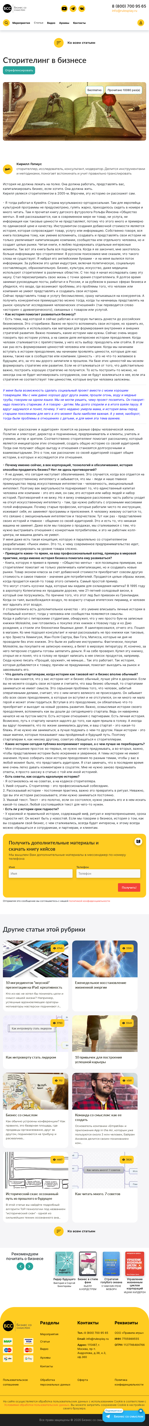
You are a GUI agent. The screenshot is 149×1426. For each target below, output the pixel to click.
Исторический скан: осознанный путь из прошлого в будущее (32, 1196)
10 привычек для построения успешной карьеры (98, 1059)
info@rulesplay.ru (124, 11)
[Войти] (140, 22)
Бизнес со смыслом (21, 1115)
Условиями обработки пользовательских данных (36, 1404)
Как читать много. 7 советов (97, 1194)
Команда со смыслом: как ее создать (98, 1117)
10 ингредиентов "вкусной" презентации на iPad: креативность (34, 984)
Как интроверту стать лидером (31, 1057)
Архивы (64, 22)
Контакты (79, 22)
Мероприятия (21, 22)
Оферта (82, 1379)
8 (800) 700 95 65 (129, 6)
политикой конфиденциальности (89, 900)
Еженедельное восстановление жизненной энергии (100, 984)
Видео (51, 22)
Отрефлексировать (19, 70)
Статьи (38, 22)
